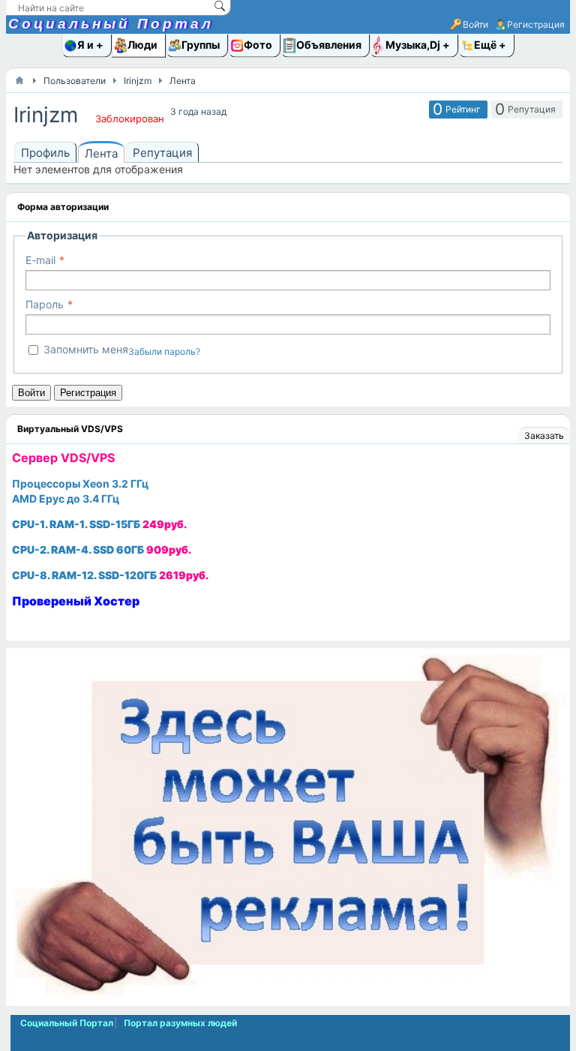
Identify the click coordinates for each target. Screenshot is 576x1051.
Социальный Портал (111, 24)
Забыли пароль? (164, 351)
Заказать (544, 435)
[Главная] (20, 80)
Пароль (45, 304)
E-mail (41, 260)
